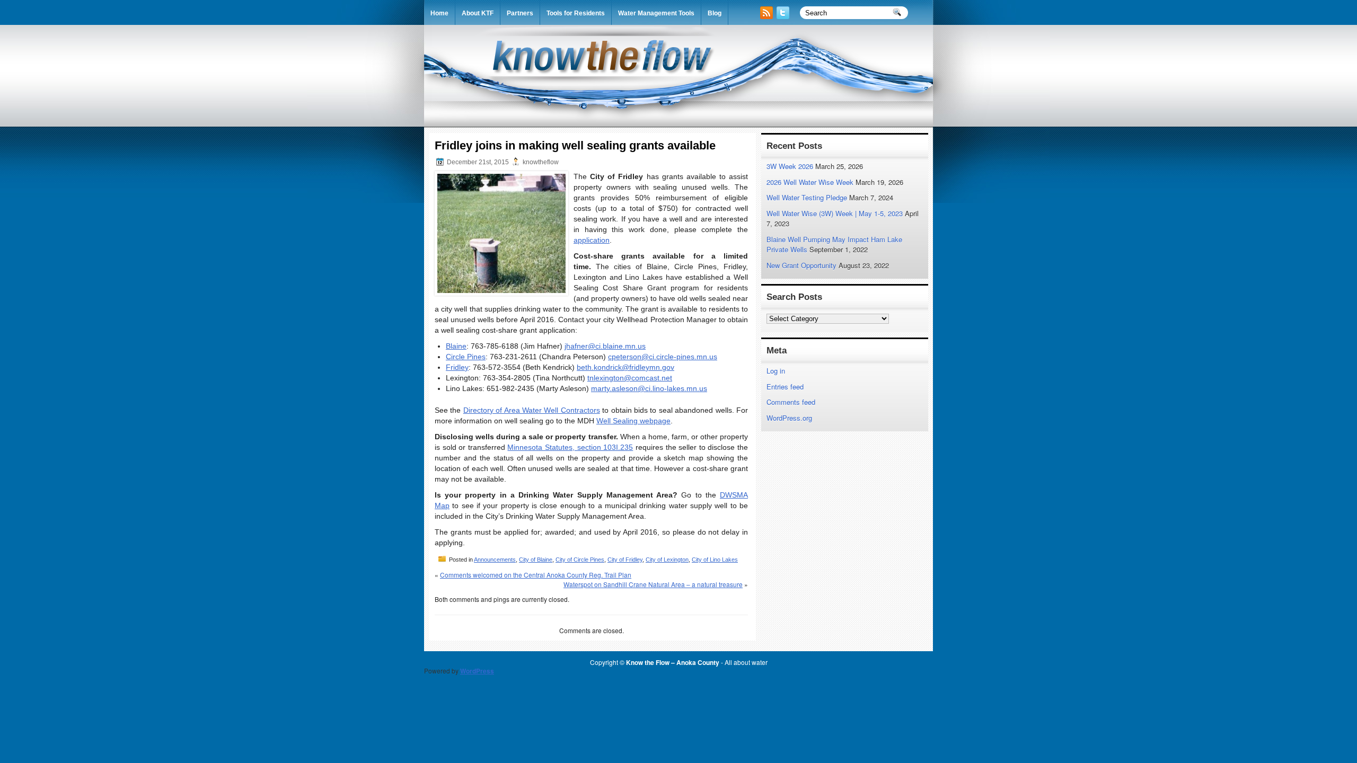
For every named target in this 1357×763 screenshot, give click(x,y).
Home (439, 13)
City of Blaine (535, 559)
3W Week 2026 (789, 166)
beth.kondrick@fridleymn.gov (625, 367)
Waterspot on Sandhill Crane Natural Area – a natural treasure (653, 584)
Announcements (495, 559)
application (592, 240)
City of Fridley (624, 559)
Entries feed (785, 387)
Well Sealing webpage (633, 420)
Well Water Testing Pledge (806, 197)
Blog (714, 13)
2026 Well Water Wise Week (809, 182)
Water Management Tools (656, 13)
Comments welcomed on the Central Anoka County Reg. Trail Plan (535, 574)
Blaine (456, 346)
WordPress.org (789, 418)
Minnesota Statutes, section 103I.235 (570, 447)
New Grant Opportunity (801, 265)
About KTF (478, 13)
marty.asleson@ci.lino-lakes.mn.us (649, 388)
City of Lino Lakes (715, 559)
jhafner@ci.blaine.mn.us (605, 346)
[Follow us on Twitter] (784, 16)
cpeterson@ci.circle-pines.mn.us (662, 356)
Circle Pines (466, 356)
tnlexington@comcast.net (629, 378)
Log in (775, 371)
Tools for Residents (576, 13)
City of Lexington (667, 559)
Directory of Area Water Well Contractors (531, 410)
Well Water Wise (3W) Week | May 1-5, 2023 (834, 213)
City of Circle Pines (580, 559)
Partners (520, 13)
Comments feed (790, 402)
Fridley (457, 367)
